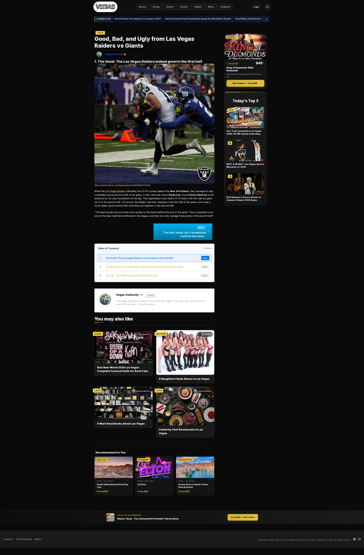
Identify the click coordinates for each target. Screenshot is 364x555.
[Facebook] (354, 539)
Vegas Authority (114, 54)
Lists (100, 33)
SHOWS (97, 334)
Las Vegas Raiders (115, 191)
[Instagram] (359, 539)
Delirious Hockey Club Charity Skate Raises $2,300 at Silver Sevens (168, 19)
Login (256, 7)
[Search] (267, 7)
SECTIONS (161, 334)
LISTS (97, 390)
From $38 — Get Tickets (242, 517)
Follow (151, 295)
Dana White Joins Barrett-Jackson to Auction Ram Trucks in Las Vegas (240, 19)
